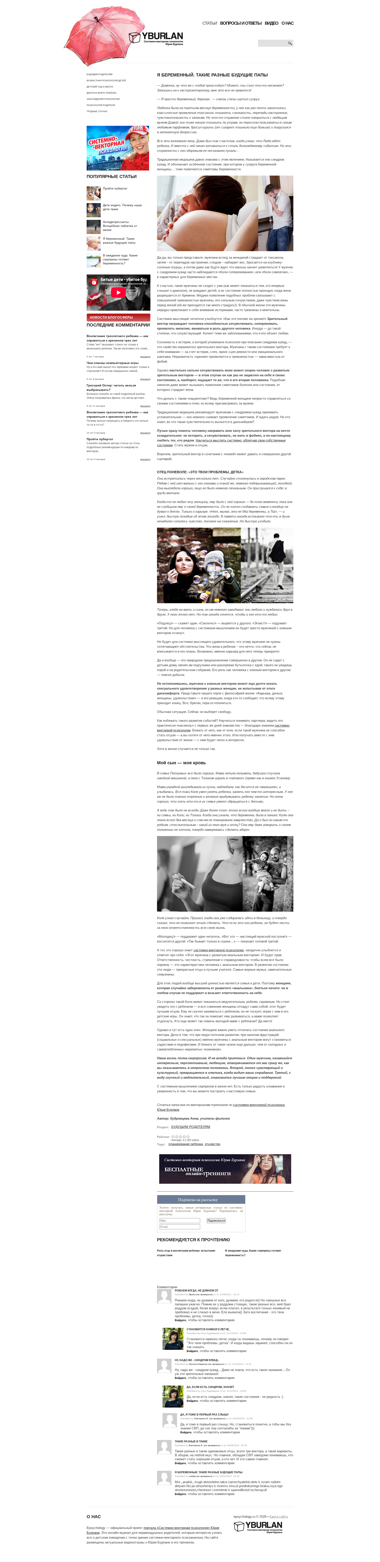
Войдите (180, 1320)
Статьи (209, 23)
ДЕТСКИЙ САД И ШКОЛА (100, 86)
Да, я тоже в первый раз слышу (204, 1414)
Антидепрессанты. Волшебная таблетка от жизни (120, 226)
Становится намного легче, (208, 1329)
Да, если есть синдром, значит (210, 1387)
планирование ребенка (185, 1144)
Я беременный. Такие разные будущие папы (209, 1472)
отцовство (212, 1144)
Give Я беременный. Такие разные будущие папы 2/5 (177, 1136)
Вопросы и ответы (240, 23)
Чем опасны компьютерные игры (113, 363)
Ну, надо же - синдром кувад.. (197, 1360)
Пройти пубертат (115, 188)
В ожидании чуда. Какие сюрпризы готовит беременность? (120, 259)
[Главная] (123, 36)
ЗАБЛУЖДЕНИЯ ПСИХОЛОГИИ (103, 99)
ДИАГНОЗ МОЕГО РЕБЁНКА (102, 93)
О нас (287, 23)
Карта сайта (278, 1516)
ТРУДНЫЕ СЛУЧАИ (97, 111)
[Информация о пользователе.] (173, 1330)
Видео (271, 23)
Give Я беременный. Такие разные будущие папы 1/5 (173, 1136)
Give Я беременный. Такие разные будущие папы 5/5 (188, 1136)
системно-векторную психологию (219, 950)
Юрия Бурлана (168, 1109)
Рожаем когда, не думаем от (196, 1290)
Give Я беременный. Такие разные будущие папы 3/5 (181, 1136)
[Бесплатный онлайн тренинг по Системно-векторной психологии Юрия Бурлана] (225, 1170)
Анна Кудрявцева (210, 1333)
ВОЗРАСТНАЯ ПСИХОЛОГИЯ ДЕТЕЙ (106, 80)
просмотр (145, 356)
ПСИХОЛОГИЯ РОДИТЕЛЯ (101, 105)
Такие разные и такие (191, 1441)
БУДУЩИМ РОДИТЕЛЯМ (99, 74)
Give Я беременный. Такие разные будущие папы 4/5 (184, 1136)
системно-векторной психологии (259, 1105)
